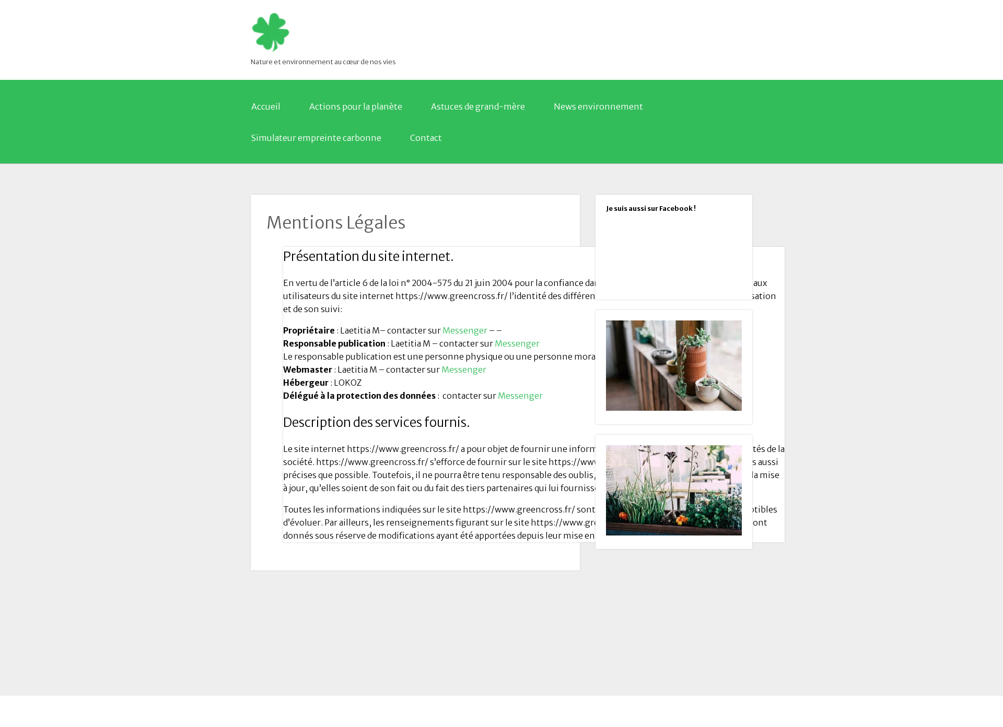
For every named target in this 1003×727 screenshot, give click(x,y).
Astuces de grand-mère (478, 106)
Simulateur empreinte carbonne (316, 138)
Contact (426, 138)
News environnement (598, 106)
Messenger (464, 330)
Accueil (266, 106)
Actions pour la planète (355, 106)
